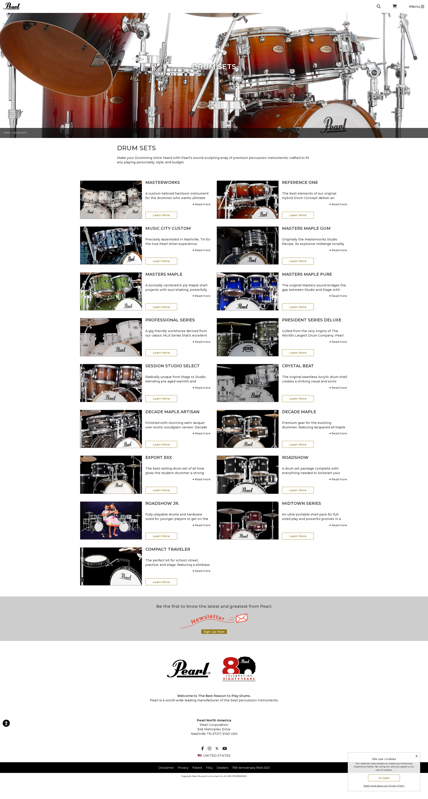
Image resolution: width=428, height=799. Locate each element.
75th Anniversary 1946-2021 (251, 767)
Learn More (161, 215)
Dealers (222, 767)
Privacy (183, 767)
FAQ (209, 767)
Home (7, 132)
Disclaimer (166, 767)
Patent (197, 767)
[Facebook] (202, 749)
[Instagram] (209, 749)
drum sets (20, 132)
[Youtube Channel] (224, 749)
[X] (216, 749)
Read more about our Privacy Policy (384, 785)
